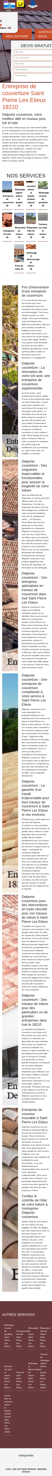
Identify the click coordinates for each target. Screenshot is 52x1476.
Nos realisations (17, 34)
